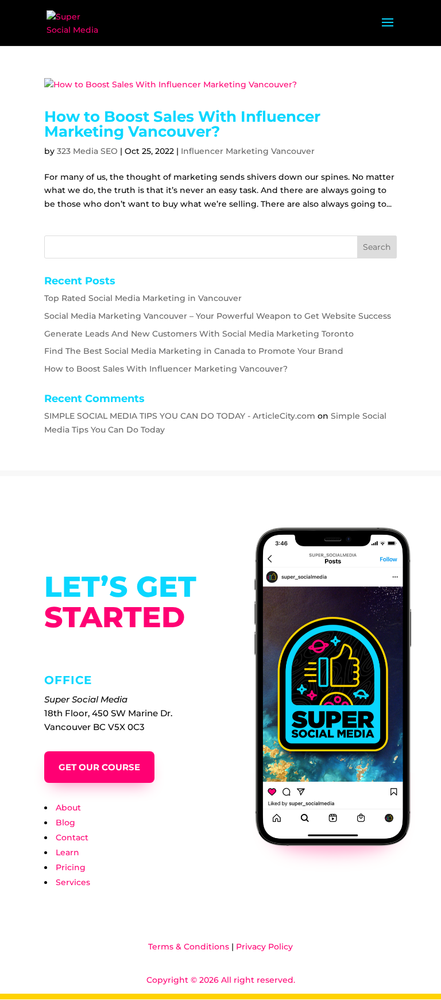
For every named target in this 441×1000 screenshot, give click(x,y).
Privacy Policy (264, 946)
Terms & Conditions (188, 946)
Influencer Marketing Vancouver (248, 151)
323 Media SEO (87, 151)
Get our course (99, 767)
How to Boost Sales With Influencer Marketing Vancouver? (182, 124)
